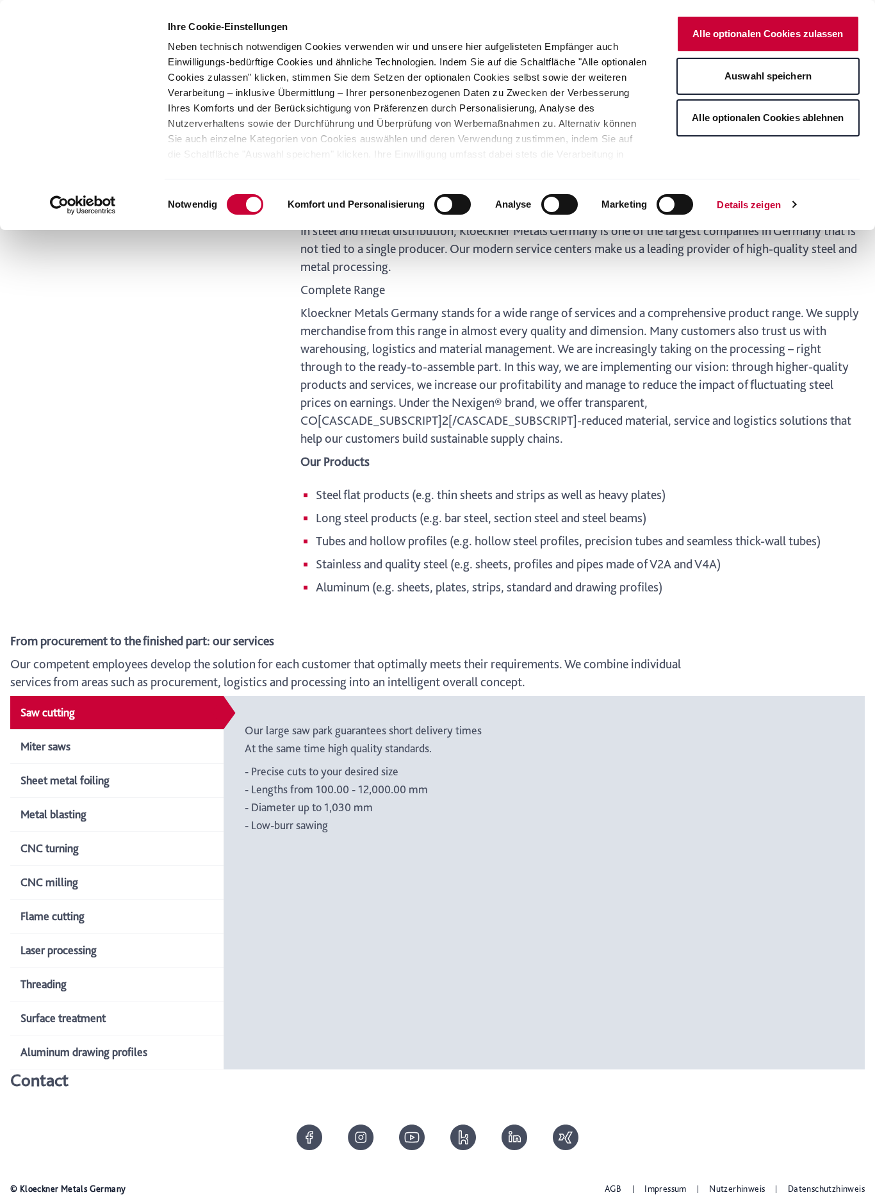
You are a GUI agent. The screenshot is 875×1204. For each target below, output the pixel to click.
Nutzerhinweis (737, 1188)
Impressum (665, 1188)
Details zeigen (748, 204)
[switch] (452, 204)
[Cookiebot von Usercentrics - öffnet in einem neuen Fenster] (83, 205)
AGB (613, 1188)
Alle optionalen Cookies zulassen (767, 33)
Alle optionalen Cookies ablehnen (768, 117)
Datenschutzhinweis (826, 1188)
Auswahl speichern (768, 75)
